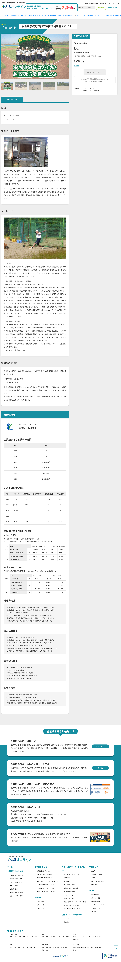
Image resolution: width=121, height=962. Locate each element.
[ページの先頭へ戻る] (115, 948)
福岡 (74, 947)
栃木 (46, 936)
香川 (66, 947)
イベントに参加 (68, 895)
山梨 (90, 936)
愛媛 (42, 950)
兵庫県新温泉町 (81, 36)
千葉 (58, 936)
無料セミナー (40, 901)
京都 (19, 947)
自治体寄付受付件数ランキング (45, 885)
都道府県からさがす (15, 930)
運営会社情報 (95, 894)
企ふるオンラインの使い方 (37, 15)
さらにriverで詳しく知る (16, 896)
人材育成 (93, 871)
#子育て (76, 66)
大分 (90, 947)
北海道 (11, 936)
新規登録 (66, 922)
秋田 (28, 936)
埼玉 (54, 936)
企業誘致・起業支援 (97, 874)
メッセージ (10, 119)
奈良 (30, 947)
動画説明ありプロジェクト (44, 871)
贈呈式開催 (67, 881)
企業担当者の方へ (68, 15)
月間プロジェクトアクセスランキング (47, 881)
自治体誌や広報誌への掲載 (71, 905)
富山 (78, 936)
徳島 (62, 947)
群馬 (50, 936)
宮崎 (94, 947)
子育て (93, 878)
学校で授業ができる (69, 891)
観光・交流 (94, 885)
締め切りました (94, 72)
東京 (62, 936)
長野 (94, 936)
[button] (7, 86)
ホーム (10, 867)
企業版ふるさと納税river (72, 914)
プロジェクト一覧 (105, 4)
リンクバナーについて (97, 905)
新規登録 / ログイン (113, 8)
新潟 (74, 936)
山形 (32, 936)
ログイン (66, 918)
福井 (86, 936)
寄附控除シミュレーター (16, 892)
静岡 (74, 939)
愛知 (78, 939)
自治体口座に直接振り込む (44, 878)
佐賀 (78, 947)
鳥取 (42, 947)
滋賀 (15, 947)
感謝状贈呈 (67, 878)
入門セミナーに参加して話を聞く (46, 891)
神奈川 (67, 936)
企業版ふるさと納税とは (18, 15)
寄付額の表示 (101, 8)
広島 (54, 947)
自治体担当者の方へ (54, 15)
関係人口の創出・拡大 (97, 881)
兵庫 (27, 947)
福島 (36, 936)
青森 (16, 936)
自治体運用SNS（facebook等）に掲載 (75, 902)
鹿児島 (99, 947)
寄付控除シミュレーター (95, 15)
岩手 (20, 936)
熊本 (86, 947)
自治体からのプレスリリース (72, 909)
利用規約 (93, 912)
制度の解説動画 (95, 901)
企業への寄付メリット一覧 (71, 874)
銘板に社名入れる (69, 898)
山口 (58, 947)
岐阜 (98, 936)
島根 (46, 947)
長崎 (82, 947)
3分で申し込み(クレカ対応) (44, 874)
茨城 (42, 936)
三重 (11, 947)
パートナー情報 (95, 898)
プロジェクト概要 (12, 115)
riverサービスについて (16, 882)
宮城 (24, 936)
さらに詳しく (100, 746)
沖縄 (74, 950)
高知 (46, 950)
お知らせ (38, 897)
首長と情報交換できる (70, 885)
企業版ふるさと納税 (15, 871)
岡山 (50, 947)
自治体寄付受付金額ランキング (45, 888)
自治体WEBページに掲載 (71, 888)
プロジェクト (94, 867)
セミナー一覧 (115, 4)
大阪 (23, 947)
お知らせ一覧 (40, 908)
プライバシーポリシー (97, 908)
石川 (82, 936)
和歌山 (35, 947)
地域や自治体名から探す (91, 4)
